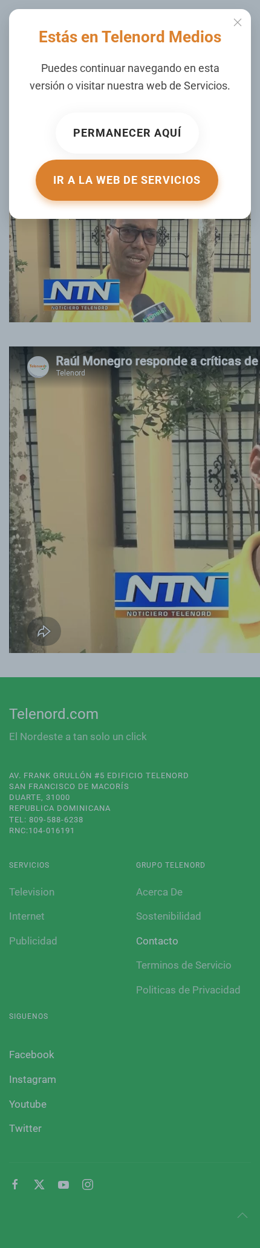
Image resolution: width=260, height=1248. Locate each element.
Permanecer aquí (127, 132)
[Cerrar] (237, 22)
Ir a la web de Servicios (127, 180)
